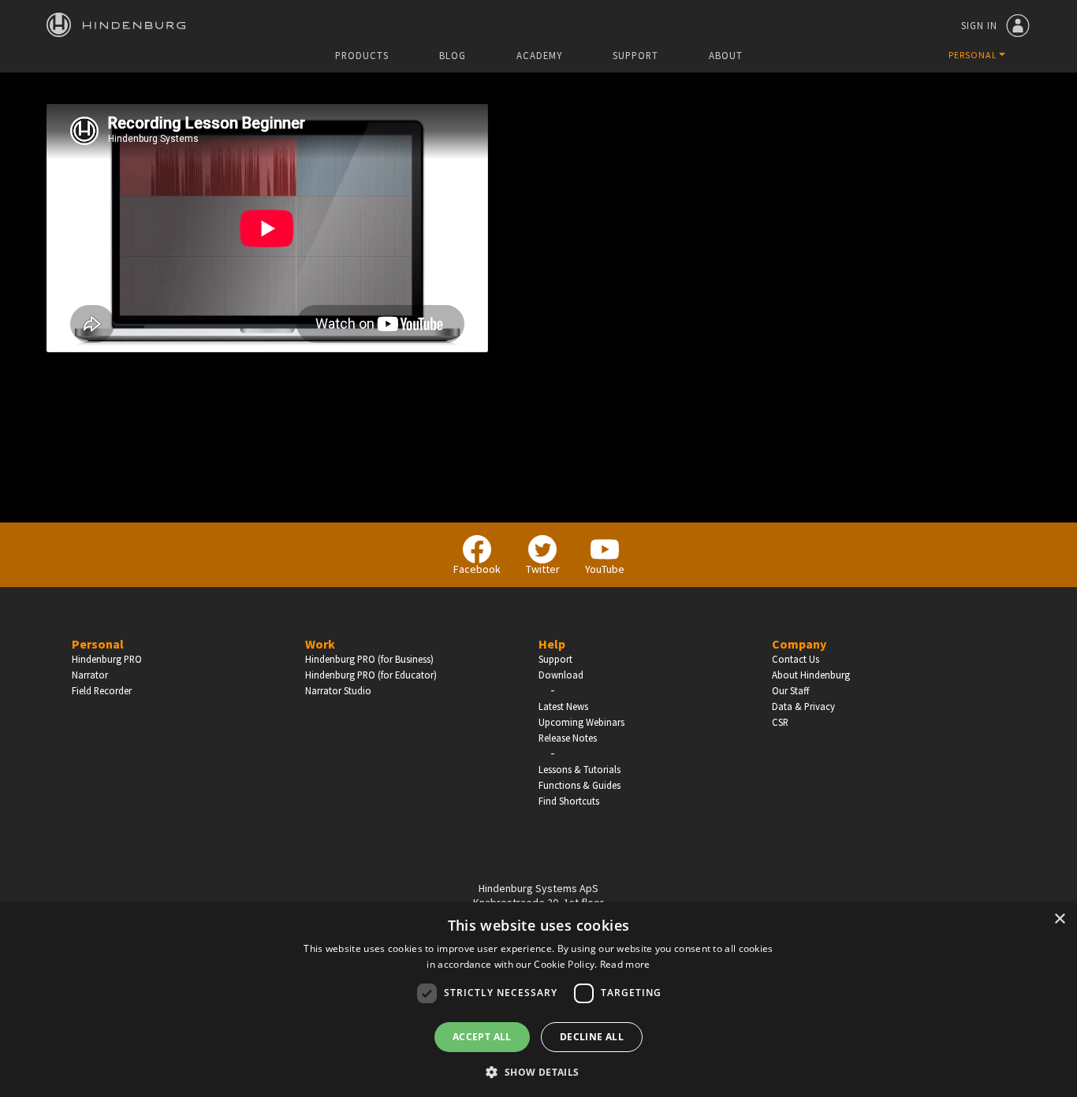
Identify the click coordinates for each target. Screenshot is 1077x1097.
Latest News (563, 706)
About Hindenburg (811, 674)
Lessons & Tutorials (579, 769)
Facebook (477, 569)
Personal (98, 644)
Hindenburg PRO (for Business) (369, 659)
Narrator (90, 674)
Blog (452, 55)
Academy (539, 55)
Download (560, 674)
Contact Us (795, 659)
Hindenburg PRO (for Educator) (371, 674)
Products (362, 55)
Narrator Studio (338, 690)
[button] (538, 1071)
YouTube (604, 569)
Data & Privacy (803, 706)
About (726, 55)
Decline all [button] (592, 1036)
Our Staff (790, 690)
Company (799, 644)
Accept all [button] (482, 1036)
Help (551, 644)
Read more (625, 964)
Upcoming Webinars (581, 722)
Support (635, 55)
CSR (780, 722)
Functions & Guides (579, 785)
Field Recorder (102, 690)
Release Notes (567, 737)
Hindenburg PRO (107, 659)
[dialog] (538, 999)
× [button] (1059, 919)
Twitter (543, 569)
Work (320, 644)
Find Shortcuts (568, 800)
